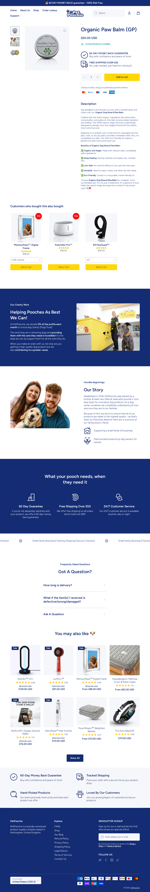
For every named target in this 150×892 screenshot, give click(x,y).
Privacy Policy (61, 842)
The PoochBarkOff (124, 730)
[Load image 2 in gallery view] (15, 41)
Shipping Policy (62, 846)
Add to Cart (26, 267)
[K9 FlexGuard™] (101, 227)
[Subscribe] (136, 837)
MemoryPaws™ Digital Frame (91, 678)
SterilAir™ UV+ (25, 678)
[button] (138, 13)
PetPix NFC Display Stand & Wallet (25, 732)
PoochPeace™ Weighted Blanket (92, 730)
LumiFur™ (58, 678)
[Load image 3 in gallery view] (15, 52)
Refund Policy (61, 838)
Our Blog (58, 834)
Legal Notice (61, 850)
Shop (57, 830)
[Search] (94, 13)
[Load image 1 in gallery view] (15, 31)
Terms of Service (63, 855)
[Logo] (75, 13)
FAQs (57, 826)
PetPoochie (135, 888)
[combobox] (108, 13)
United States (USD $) (24, 881)
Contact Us (60, 858)
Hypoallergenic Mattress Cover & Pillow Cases (124, 680)
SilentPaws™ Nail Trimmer (58, 730)
